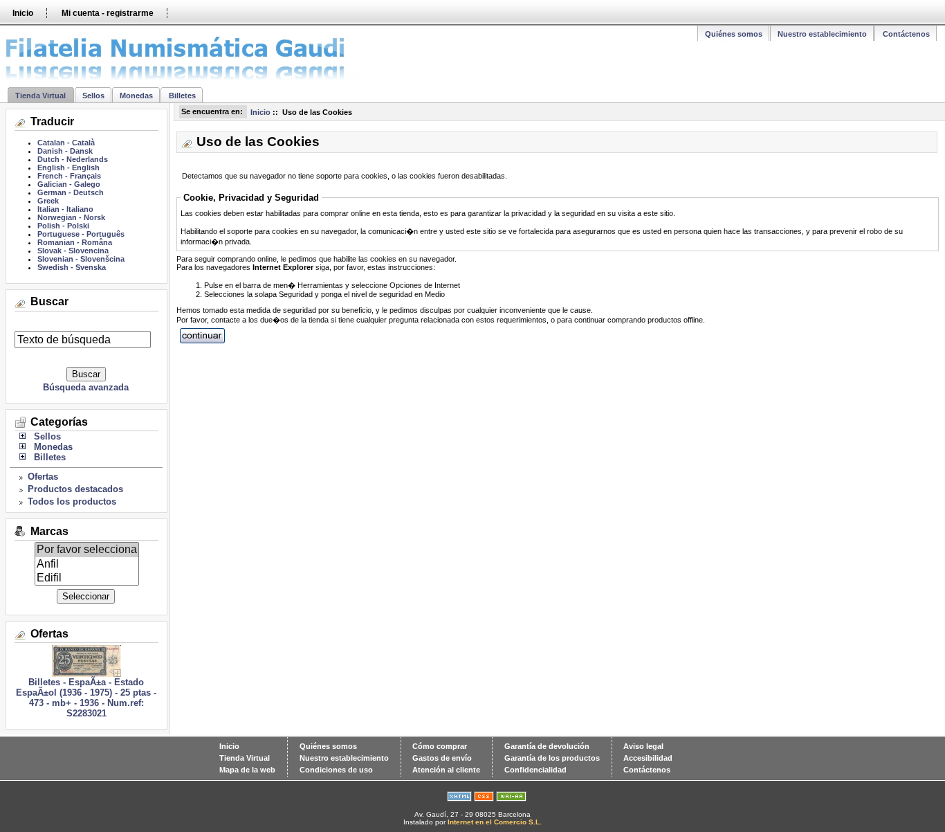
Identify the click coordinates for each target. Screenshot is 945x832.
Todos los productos (72, 501)
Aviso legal (643, 746)
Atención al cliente (446, 770)
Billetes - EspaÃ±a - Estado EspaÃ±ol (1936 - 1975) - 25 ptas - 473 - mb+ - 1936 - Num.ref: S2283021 (86, 697)
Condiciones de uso (336, 770)
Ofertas (43, 476)
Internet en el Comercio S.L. (495, 822)
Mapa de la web (247, 770)
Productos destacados (75, 489)
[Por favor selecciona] (86, 550)
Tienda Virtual (40, 95)
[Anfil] (86, 564)
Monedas (136, 95)
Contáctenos (906, 34)
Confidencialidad (535, 770)
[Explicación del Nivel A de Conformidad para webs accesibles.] (511, 799)
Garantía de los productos (552, 758)
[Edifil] (86, 578)
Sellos (93, 95)
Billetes (182, 95)
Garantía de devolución (546, 746)
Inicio (22, 13)
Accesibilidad (647, 758)
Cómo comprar (439, 746)
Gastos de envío (442, 758)
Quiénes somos (733, 34)
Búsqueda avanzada (86, 387)
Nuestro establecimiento (822, 34)
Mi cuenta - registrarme (108, 13)
